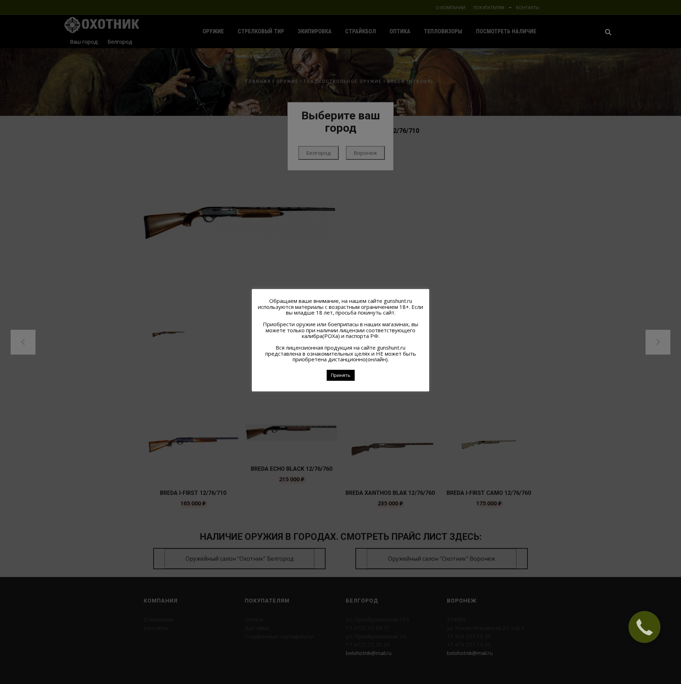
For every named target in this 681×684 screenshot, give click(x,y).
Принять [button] (340, 375)
